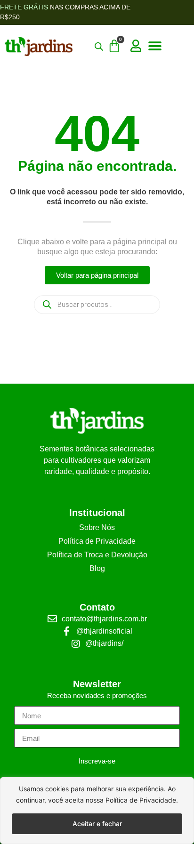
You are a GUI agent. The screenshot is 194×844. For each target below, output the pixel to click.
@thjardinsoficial (104, 631)
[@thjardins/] (76, 644)
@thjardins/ (104, 643)
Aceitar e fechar (97, 824)
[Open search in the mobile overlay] (97, 304)
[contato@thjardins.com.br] (52, 619)
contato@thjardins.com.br (104, 619)
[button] (154, 46)
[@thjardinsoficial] (67, 631)
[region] (97, 810)
